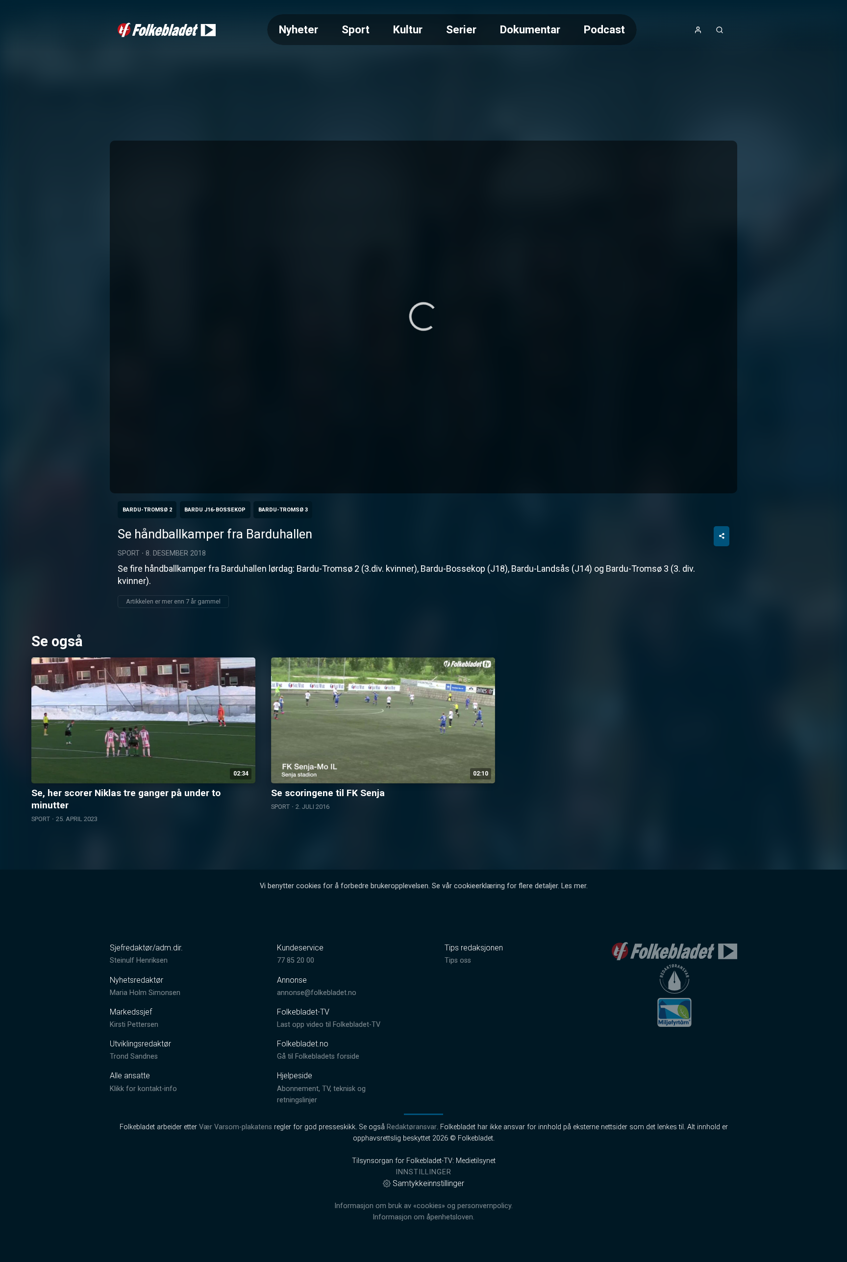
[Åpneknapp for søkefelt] (719, 30)
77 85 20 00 (295, 960)
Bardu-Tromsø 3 (283, 510)
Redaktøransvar (412, 1127)
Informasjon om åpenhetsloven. (423, 1217)
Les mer (573, 886)
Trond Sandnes (134, 1056)
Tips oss (458, 960)
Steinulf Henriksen (139, 960)
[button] (423, 316)
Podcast (604, 29)
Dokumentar (530, 29)
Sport (356, 29)
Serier (461, 29)
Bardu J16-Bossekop (215, 510)
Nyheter (298, 29)
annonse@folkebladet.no (316, 993)
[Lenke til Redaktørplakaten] (674, 979)
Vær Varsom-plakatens (235, 1127)
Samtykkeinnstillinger (428, 1183)
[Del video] (721, 536)
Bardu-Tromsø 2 (147, 510)
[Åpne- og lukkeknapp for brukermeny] (698, 30)
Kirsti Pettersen (134, 1024)
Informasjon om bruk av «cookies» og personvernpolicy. (423, 1206)
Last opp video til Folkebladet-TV (328, 1024)
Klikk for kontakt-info (143, 1089)
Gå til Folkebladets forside (318, 1056)
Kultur (408, 29)
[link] (167, 30)
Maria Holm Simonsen (145, 993)
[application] (423, 317)
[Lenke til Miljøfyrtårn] (674, 1012)
